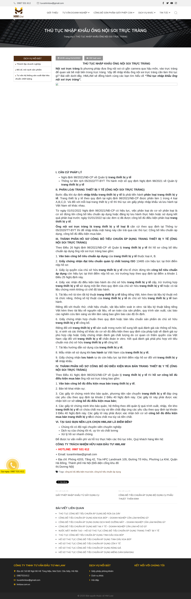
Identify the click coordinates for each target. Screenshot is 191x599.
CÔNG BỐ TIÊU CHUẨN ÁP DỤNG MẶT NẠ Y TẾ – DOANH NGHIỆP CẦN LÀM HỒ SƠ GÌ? (103, 526)
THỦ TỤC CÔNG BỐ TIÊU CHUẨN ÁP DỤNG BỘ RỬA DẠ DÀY (89, 513)
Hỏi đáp (95, 580)
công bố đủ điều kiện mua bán (79, 471)
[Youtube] (171, 3)
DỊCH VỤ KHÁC (145, 12)
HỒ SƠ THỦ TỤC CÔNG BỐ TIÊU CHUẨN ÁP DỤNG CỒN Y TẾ (90, 543)
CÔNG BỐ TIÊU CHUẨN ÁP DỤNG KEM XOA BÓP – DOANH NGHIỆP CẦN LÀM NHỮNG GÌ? (104, 517)
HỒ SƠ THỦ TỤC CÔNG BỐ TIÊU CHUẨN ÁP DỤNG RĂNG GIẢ (90, 548)
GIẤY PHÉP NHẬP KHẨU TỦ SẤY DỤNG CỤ (77, 495)
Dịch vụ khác (97, 575)
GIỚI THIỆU (52, 12)
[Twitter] (167, 3)
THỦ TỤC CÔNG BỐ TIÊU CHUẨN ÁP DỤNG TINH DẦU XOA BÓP (91, 535)
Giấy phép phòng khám (102, 571)
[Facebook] (163, 3)
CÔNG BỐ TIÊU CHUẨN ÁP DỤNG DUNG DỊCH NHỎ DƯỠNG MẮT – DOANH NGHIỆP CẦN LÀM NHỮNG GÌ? (112, 522)
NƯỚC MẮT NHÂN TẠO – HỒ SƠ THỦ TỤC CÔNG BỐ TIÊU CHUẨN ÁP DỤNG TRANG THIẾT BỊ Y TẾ (109, 530)
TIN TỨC (164, 12)
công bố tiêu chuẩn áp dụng (107, 471)
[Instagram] (176, 3)
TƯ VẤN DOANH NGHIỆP (74, 12)
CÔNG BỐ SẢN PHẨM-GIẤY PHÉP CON (113, 12)
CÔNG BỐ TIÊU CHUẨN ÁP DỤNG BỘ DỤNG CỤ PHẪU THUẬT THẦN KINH (146, 497)
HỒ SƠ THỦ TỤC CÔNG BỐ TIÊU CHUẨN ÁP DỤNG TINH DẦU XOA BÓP (95, 539)
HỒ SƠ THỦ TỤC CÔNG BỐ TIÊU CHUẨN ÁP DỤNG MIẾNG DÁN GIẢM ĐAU (96, 552)
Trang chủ (68, 36)
